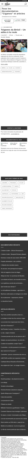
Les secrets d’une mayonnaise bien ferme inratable (12, 322)
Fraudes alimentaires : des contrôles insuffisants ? (11, 262)
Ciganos (17, 67)
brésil (4, 67)
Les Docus (8, 457)
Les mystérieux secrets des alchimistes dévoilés (11, 283)
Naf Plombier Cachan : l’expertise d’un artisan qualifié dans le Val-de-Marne (13, 329)
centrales (5, 193)
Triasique (13, 182)
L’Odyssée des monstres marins (9, 265)
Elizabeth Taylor (7, 201)
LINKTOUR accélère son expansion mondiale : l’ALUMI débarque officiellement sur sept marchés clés (14, 358)
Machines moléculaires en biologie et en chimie (14, 294)
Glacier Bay (5, 190)
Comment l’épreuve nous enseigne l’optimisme (14, 411)
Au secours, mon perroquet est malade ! (12, 268)
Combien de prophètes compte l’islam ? (12, 343)
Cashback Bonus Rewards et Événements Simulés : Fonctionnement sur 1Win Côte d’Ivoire (12, 362)
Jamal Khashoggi (7, 208)
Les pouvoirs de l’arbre (7, 400)
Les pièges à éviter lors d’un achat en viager (13, 318)
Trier (23, 20)
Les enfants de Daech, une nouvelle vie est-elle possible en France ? (14, 280)
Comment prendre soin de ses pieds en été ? (13, 336)
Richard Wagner (7, 204)
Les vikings (4, 382)
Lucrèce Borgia (6, 186)
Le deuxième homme (6, 301)
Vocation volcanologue (7, 386)
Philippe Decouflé (7, 197)
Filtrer (7, 21)
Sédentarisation (7, 71)
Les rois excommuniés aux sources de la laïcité (14, 418)
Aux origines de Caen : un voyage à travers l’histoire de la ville (13, 365)
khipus (17, 186)
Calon (10, 67)
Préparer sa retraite (6, 404)
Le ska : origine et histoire (8, 333)
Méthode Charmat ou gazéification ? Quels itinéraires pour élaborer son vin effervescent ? (13, 408)
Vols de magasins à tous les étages (10, 272)
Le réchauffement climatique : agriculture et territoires (12, 290)
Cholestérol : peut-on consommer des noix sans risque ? (14, 355)
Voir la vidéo (4, 64)
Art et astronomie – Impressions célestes (12, 297)
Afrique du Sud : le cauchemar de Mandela (12, 276)
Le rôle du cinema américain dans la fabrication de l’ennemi (14, 430)
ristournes (15, 193)
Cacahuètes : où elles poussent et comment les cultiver (14, 347)
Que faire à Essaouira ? (7, 325)
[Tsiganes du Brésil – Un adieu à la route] (14, 53)
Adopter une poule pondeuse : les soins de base (12, 340)
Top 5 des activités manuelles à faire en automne (12, 315)
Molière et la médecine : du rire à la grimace (13, 426)
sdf (23, 193)
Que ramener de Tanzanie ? (8, 351)
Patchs (14, 190)
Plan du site (15, 457)
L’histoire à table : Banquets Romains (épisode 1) (14, 254)
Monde (8, 37)
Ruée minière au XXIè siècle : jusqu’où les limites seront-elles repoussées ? (12, 422)
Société (3, 37)
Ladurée (4, 182)
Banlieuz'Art (20, 197)
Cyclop (21, 182)
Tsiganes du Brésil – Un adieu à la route (13, 31)
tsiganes (17, 71)
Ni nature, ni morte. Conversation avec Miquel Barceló (13, 415)
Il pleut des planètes (6, 397)
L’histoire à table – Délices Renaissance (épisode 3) (12, 251)
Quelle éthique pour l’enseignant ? (10, 393)
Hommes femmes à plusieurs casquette (12, 389)
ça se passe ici (15, 134)
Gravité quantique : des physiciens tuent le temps (12, 379)
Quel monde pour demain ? (8, 286)
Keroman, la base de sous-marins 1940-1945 (13, 257)
